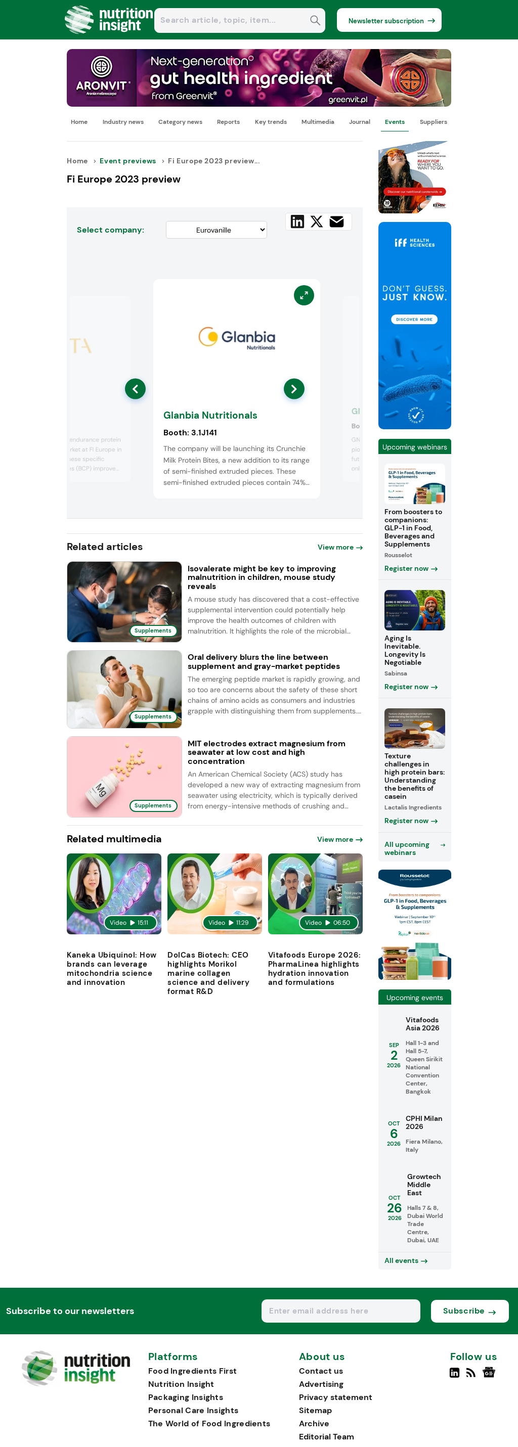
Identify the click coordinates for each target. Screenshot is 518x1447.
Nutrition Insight (181, 1384)
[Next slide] (294, 389)
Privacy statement (335, 1397)
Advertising (321, 1384)
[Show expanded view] (116, 309)
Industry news (123, 121)
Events (395, 121)
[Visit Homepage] (109, 36)
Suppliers (433, 121)
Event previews (128, 161)
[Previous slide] (135, 389)
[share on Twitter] (317, 221)
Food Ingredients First (192, 1371)
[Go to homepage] (75, 1383)
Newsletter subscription (386, 21)
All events (401, 1260)
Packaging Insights (185, 1397)
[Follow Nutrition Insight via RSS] (472, 1376)
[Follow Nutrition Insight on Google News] (490, 1376)
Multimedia (317, 121)
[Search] (315, 21)
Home (79, 121)
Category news (180, 121)
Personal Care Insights (193, 1410)
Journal (359, 121)
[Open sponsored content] (259, 104)
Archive (314, 1423)
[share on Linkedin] (297, 221)
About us (322, 1357)
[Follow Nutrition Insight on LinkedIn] (454, 1376)
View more (336, 547)
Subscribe (464, 1311)
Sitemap (315, 1410)
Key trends (271, 121)
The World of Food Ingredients (209, 1423)
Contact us (321, 1371)
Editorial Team (326, 1436)
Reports (228, 121)
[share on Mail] (336, 221)
